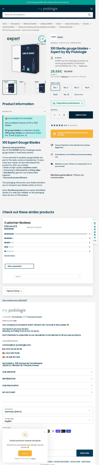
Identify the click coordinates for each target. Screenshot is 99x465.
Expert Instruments (72, 24)
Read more (83, 66)
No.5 (88, 88)
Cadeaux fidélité (46, 24)
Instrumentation (8, 27)
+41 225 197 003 (12, 355)
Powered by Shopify (34, 314)
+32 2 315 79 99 (12, 350)
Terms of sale (75, 459)
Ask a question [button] (15, 264)
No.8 (56, 95)
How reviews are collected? (14, 298)
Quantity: (54, 110)
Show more (78, 95)
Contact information (61, 459)
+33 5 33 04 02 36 (13, 346)
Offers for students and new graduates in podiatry (37, 27)
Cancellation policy (48, 463)
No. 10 (68, 95)
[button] (3, 9)
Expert (58, 24)
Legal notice (85, 459)
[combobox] (47, 14)
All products (15, 24)
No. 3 (78, 88)
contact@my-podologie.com (16, 342)
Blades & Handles (30, 24)
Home (4, 24)
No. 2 (67, 88)
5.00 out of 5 (10, 224)
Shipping (64, 77)
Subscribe (84, 451)
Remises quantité (65, 27)
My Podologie (17, 314)
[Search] (90, 14)
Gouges (86, 24)
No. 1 (56, 88)
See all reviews (9, 253)
